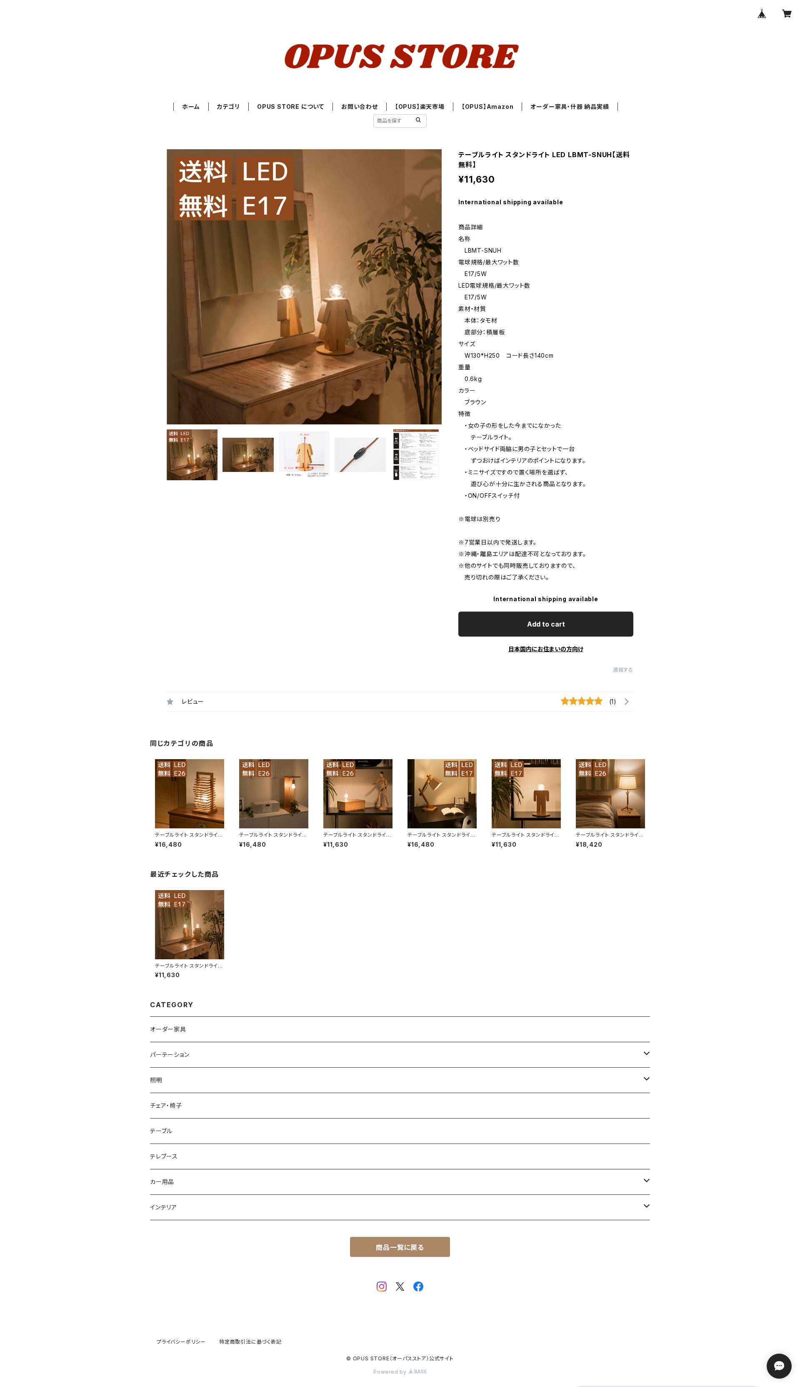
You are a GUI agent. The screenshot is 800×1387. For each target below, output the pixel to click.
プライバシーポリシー (181, 1342)
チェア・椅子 (166, 1105)
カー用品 (162, 1181)
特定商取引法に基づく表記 (250, 1342)
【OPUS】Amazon (488, 106)
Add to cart (546, 624)
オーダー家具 (168, 1029)
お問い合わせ (359, 106)
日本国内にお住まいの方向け (545, 648)
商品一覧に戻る (400, 1247)
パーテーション (170, 1054)
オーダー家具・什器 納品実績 (569, 106)
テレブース (164, 1156)
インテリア (163, 1207)
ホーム (191, 106)
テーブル (161, 1130)
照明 (156, 1080)
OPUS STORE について (290, 106)
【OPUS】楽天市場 (420, 106)
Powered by (390, 1372)
